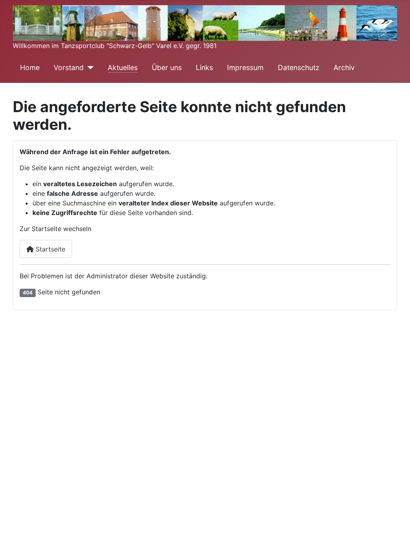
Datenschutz (299, 67)
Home (30, 67)
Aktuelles (123, 67)
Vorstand (69, 67)
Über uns (167, 67)
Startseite (49, 249)
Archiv (344, 67)
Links (204, 67)
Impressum (245, 67)
